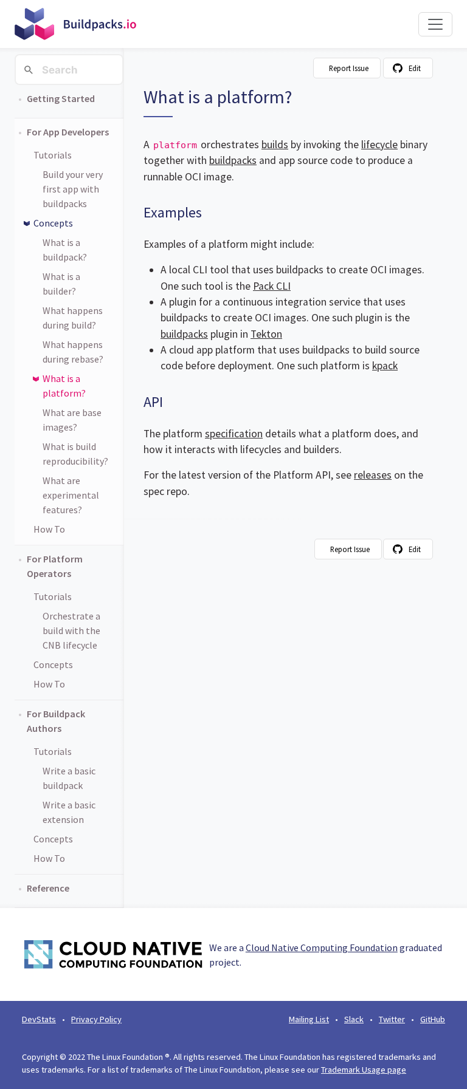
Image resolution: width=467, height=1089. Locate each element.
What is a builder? (61, 283)
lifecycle (379, 144)
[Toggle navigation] (435, 24)
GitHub (432, 1019)
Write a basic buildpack (69, 778)
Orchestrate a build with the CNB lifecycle (71, 630)
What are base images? (72, 419)
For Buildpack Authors (56, 721)
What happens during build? (73, 317)
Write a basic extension (69, 812)
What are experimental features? (71, 495)
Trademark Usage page (363, 1069)
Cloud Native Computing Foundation (322, 947)
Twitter (392, 1019)
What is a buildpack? (65, 249)
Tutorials (52, 155)
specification (234, 433)
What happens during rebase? (73, 351)
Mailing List (309, 1019)
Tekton (266, 334)
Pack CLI (272, 286)
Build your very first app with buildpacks (73, 189)
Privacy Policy (96, 1019)
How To (49, 529)
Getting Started (61, 98)
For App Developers (68, 132)
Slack (354, 1019)
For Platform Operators (55, 566)
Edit (415, 68)
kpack (385, 365)
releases (373, 475)
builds (274, 144)
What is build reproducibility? (75, 453)
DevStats (39, 1019)
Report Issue (348, 68)
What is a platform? (64, 385)
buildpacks (233, 160)
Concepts (53, 223)
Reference (48, 888)
